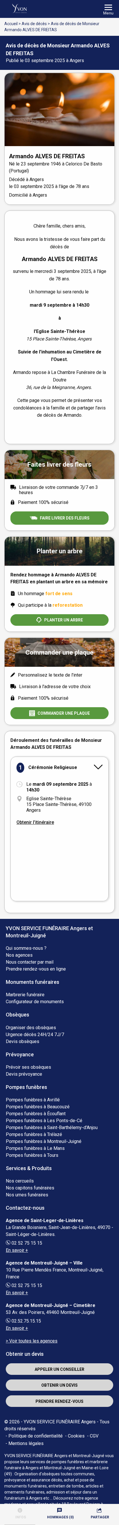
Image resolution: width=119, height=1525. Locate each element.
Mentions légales (26, 1443)
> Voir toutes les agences (31, 1341)
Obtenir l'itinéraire (35, 822)
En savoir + (17, 1250)
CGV (94, 1436)
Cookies (76, 1436)
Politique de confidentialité (35, 1436)
